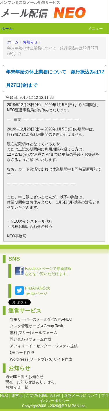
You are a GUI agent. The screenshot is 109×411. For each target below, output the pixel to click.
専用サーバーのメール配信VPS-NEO (41, 319)
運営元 (17, 395)
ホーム (7, 28)
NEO (4, 395)
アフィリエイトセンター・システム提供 (44, 346)
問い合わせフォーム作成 (30, 339)
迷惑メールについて (81, 395)
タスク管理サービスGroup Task (36, 326)
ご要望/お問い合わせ (43, 395)
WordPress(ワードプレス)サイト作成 (41, 359)
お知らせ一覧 (17, 387)
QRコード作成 (22, 352)
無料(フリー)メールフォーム (33, 332)
